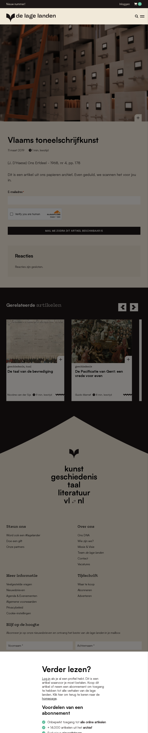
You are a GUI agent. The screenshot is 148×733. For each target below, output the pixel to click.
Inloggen (124, 4)
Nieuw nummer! (15, 4)
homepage (49, 698)
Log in (46, 679)
